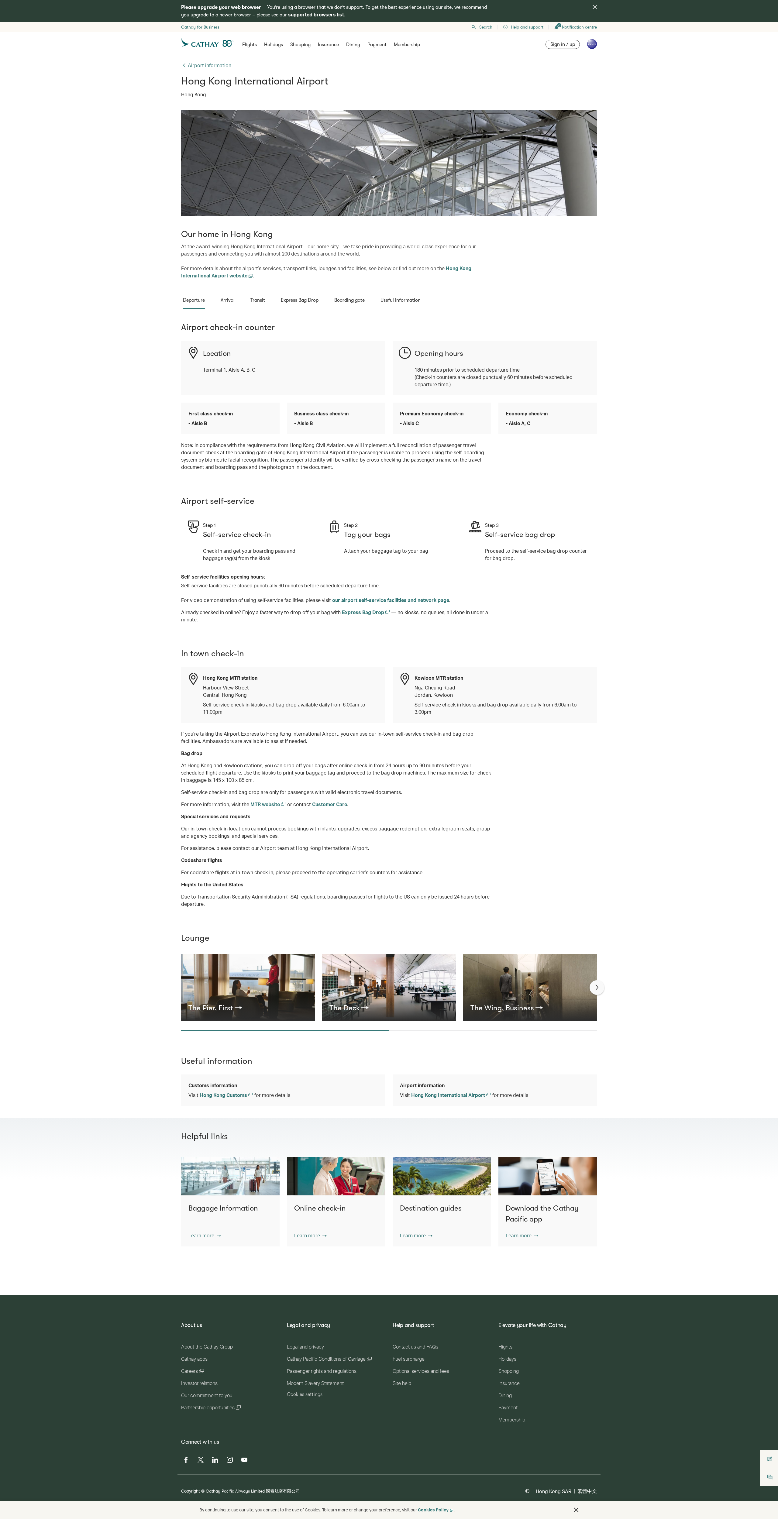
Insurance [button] (328, 44)
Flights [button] (249, 44)
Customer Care (329, 804)
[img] (595, 7)
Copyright (190, 1490)
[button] (204, 1235)
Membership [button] (407, 44)
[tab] (194, 300)
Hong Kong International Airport (448, 1095)
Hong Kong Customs (224, 1095)
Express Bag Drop (363, 612)
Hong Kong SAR (553, 1491)
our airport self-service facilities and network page (390, 600)
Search (485, 27)
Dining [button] (353, 44)
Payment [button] (377, 44)
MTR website (265, 804)
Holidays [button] (273, 44)
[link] (248, 1007)
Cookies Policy (433, 1509)
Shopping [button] (300, 44)
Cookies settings (304, 1394)
